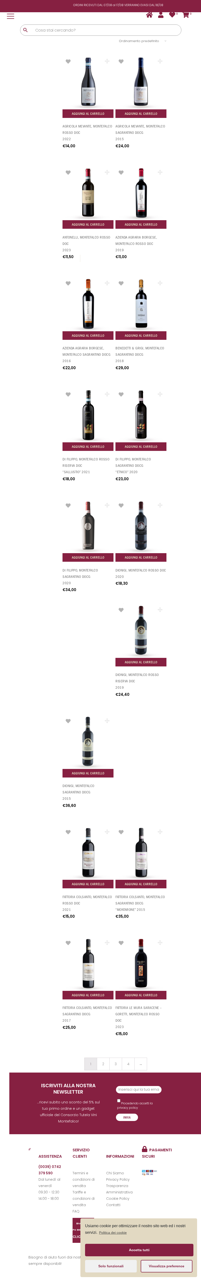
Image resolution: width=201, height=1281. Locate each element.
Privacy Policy (118, 1179)
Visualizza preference (166, 1266)
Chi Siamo (115, 1173)
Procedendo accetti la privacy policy (135, 1105)
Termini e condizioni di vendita (84, 1179)
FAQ (76, 1211)
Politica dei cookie (113, 1233)
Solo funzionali (111, 1266)
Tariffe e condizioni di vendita (84, 1198)
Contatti (113, 1204)
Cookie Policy (117, 1198)
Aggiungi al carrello (88, 113)
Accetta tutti (139, 1250)
